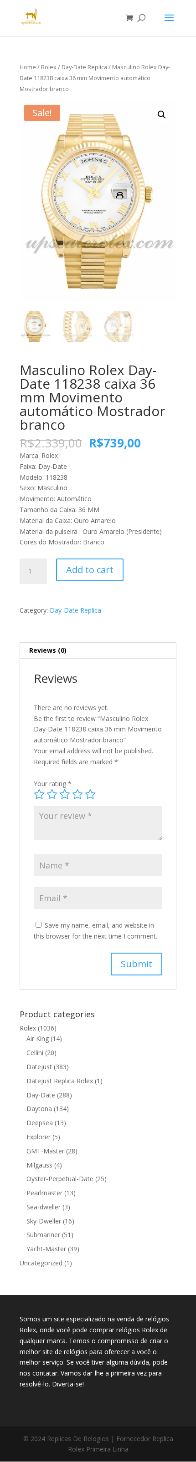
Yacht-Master (46, 1248)
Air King (37, 1038)
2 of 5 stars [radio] (51, 794)
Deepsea (39, 1122)
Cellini (34, 1052)
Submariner (43, 1234)
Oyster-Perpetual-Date (59, 1178)
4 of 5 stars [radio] (77, 794)
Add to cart (89, 569)
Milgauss (39, 1165)
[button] (162, 115)
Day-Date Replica (84, 67)
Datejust (39, 1066)
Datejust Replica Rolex (59, 1080)
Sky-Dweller (43, 1221)
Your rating (53, 783)
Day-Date (40, 1095)
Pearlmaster (44, 1192)
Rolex (49, 67)
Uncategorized (41, 1263)
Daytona (39, 1108)
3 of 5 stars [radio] (64, 794)
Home (28, 67)
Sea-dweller (43, 1207)
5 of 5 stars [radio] (90, 794)
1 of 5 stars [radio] (39, 794)
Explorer (38, 1136)
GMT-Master (45, 1151)
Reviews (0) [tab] (48, 650)
